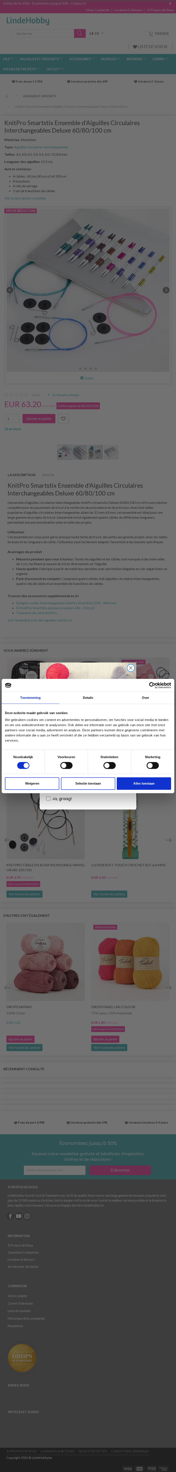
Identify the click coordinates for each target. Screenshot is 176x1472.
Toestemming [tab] (30, 697)
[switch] (66, 765)
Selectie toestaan (88, 783)
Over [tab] (145, 697)
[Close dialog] (131, 668)
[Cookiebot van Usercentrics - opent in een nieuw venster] (152, 685)
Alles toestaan (144, 783)
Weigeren (32, 783)
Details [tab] (88, 697)
